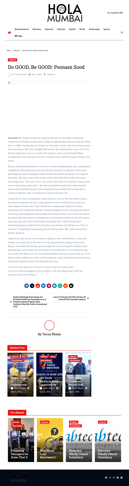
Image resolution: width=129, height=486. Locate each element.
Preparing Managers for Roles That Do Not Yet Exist (20, 455)
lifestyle (51, 74)
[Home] (9, 33)
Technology (94, 29)
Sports (107, 29)
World (82, 29)
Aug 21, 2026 (16, 391)
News (24, 356)
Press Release (17, 360)
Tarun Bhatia (21, 74)
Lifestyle (61, 29)
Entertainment (22, 29)
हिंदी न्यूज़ (18, 36)
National (49, 29)
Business (37, 29)
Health (72, 29)
